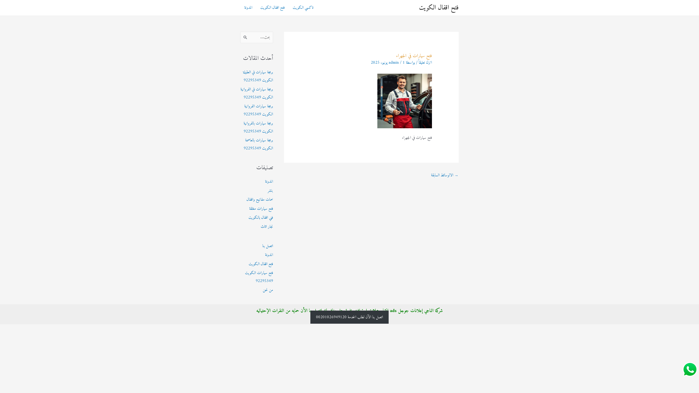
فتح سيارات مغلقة (261, 208)
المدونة (248, 7)
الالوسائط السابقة (444, 175)
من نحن (268, 290)
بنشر (270, 190)
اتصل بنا (267, 246)
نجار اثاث (267, 226)
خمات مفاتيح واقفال (259, 199)
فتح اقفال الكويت (439, 7)
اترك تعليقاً (425, 62)
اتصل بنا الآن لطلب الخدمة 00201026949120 (349, 317)
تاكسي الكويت (303, 7)
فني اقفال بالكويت (260, 217)
